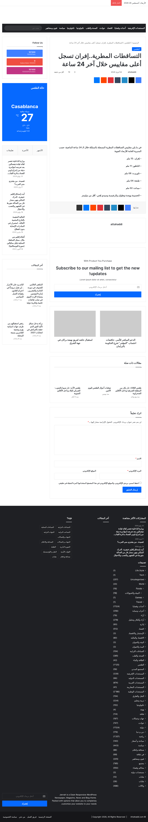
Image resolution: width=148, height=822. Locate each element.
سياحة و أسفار (138, 741)
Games (138, 597)
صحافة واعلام (138, 750)
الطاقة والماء (138, 660)
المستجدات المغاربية (135, 687)
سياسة (62, 28)
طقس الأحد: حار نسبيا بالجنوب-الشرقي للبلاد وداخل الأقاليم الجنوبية (67, 391)
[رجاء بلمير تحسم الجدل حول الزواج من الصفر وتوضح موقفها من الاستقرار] (81, 534)
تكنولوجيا (80, 28)
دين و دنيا (140, 732)
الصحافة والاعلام (47, 542)
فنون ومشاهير (51, 28)
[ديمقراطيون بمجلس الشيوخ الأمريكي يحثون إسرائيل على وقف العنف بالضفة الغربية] (81, 541)
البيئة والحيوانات (132, 593)
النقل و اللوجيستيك (50, 552)
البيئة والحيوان (138, 642)
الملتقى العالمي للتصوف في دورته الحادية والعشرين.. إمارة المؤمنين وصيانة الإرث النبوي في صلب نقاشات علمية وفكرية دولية (35, 293)
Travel (139, 602)
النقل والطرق (138, 696)
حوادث (102, 28)
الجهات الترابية (49, 532)
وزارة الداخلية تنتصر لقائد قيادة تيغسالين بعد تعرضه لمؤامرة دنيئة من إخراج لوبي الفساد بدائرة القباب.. (16, 167)
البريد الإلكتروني (134, 471)
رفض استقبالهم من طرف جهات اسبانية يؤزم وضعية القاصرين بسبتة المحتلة (15, 329)
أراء (142, 615)
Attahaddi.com (137, 817)
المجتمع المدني (138, 669)
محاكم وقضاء (138, 768)
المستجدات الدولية (136, 678)
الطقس (127, 43)
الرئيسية (135, 43)
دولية (142, 727)
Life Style (139, 570)
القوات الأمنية (65, 552)
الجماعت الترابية (64, 532)
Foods (139, 588)
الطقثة (53, 547)
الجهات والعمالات (64, 537)
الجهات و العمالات (63, 542)
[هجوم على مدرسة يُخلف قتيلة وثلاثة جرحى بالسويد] (92, 541)
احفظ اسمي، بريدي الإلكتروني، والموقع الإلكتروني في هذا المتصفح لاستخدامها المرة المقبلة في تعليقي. (98, 483)
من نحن (22, 817)
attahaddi (132, 72)
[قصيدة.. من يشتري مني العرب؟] (35, 185)
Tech (141, 575)
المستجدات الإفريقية (136, 28)
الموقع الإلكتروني (89, 471)
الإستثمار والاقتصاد (136, 633)
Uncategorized (137, 579)
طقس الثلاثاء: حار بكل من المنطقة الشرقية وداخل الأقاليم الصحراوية (128, 391)
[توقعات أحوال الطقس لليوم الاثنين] (98, 377)
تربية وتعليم (139, 700)
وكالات (141, 786)
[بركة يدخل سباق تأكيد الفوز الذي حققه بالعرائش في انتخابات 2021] (34, 316)
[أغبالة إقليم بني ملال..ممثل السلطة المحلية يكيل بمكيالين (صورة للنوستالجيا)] (35, 240)
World (141, 584)
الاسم (138, 458)
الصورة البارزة (65, 547)
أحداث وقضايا (120, 28)
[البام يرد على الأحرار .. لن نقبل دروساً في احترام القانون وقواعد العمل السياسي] (15, 277)
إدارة (142, 624)
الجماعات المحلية (47, 527)
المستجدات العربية (136, 682)
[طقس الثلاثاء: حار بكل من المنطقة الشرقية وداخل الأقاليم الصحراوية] (128, 377)
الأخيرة (25, 150)
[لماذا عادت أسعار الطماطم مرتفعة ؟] (104, 541)
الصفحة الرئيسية (45, 817)
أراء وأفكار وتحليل (136, 620)
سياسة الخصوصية (10, 817)
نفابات (141, 777)
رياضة (141, 736)
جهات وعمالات (138, 718)
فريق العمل (31, 817)
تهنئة (142, 709)
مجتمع (141, 763)
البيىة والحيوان (138, 647)
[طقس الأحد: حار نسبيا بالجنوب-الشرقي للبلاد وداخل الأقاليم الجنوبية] (67, 377)
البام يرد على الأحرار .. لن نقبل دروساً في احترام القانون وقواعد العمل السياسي (15, 290)
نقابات (141, 781)
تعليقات (10, 150)
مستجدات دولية (137, 772)
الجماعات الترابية (137, 651)
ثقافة (142, 714)
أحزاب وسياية (138, 611)
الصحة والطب (91, 28)
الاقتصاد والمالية (137, 638)
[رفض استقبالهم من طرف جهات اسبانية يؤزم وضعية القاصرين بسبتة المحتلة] (15, 316)
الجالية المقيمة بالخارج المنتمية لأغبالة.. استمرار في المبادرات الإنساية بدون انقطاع (16, 223)
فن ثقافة (140, 754)
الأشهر (40, 150)
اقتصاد (109, 28)
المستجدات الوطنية (136, 691)
